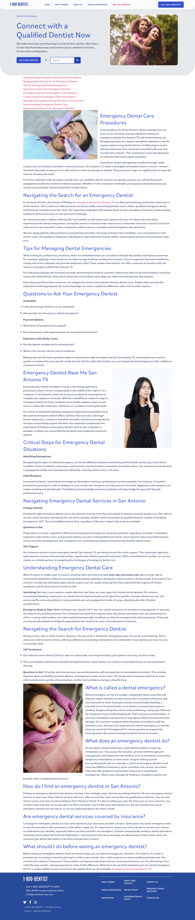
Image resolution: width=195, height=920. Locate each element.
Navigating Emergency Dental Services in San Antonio (53, 100)
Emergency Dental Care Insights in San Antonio (50, 92)
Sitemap (28, 911)
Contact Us (152, 882)
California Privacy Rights (133, 897)
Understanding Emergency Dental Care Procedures (52, 77)
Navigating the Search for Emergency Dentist (48, 108)
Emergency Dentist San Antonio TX (132, 868)
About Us (78, 4)
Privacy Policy (131, 890)
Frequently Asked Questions (155, 889)
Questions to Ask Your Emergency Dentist (46, 89)
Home (47, 4)
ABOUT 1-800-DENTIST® (130, 882)
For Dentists (107, 898)
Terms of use (153, 898)
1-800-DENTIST (36, 907)
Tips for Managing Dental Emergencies (45, 85)
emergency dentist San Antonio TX (95, 202)
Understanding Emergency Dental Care (45, 104)
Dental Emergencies (97, 4)
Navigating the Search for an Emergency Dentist (50, 81)
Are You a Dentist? (122, 4)
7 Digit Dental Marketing (42, 911)
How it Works (61, 4)
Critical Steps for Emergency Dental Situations (49, 96)
